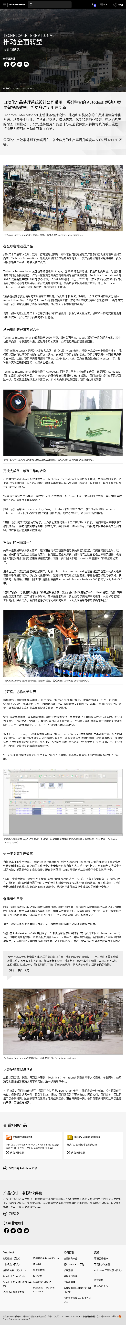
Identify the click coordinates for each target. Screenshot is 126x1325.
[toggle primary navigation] (6, 5)
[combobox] (50, 4)
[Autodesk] (17, 4)
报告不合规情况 (30, 1316)
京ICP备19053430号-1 (106, 1316)
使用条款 (42, 1316)
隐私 (5, 1316)
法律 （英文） (54, 1316)
